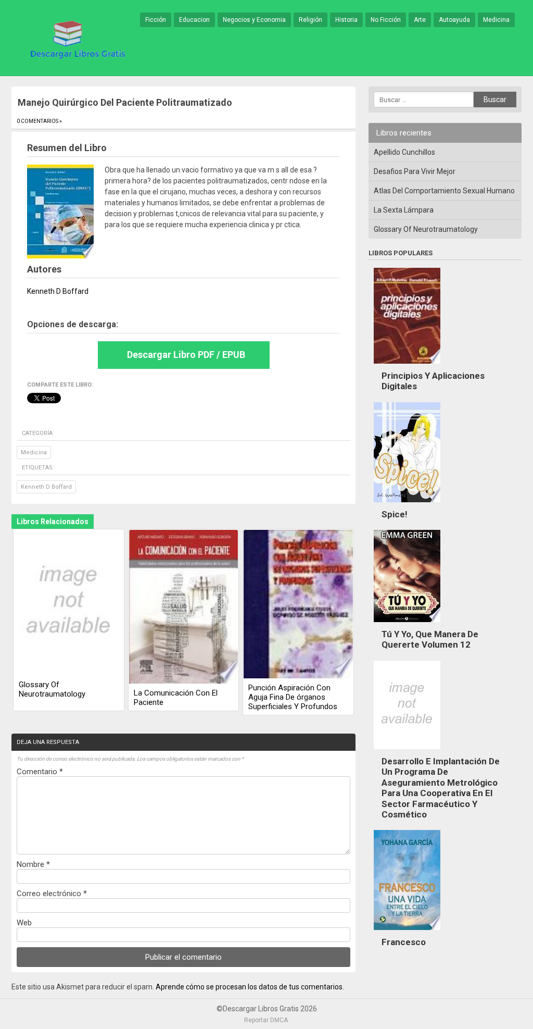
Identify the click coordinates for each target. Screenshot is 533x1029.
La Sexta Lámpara (404, 210)
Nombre (33, 864)
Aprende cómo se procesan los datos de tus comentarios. (250, 987)
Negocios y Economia (254, 19)
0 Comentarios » (39, 121)
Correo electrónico (52, 893)
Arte (420, 19)
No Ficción (386, 19)
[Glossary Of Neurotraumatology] (69, 603)
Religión (310, 19)
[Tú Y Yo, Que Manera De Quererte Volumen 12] (407, 625)
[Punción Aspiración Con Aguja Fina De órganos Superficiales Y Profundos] (298, 604)
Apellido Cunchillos (404, 152)
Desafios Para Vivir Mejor (414, 171)
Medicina (496, 19)
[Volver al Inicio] (76, 38)
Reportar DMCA (266, 1020)
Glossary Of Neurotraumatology (52, 689)
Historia (346, 19)
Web (24, 922)
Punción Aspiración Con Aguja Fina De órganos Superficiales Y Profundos (292, 697)
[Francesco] (407, 932)
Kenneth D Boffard (46, 486)
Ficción (155, 19)
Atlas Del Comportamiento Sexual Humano (444, 191)
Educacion (194, 19)
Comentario (40, 771)
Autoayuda (454, 19)
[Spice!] (407, 505)
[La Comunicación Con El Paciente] (184, 607)
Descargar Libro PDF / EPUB (186, 354)
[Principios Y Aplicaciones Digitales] (407, 366)
